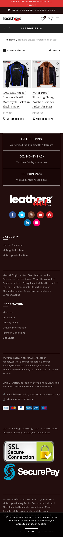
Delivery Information (14, 327)
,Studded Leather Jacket (23, 365)
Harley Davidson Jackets (17, 499)
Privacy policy (10, 322)
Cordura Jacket (40, 503)
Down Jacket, (47, 279)
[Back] (7, 28)
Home (12, 39)
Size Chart (8, 337)
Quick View (27, 76)
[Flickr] (36, 222)
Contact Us (9, 317)
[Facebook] (12, 214)
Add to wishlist (27, 63)
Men (5, 275)
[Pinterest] (49, 214)
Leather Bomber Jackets (24, 361)
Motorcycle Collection (15, 255)
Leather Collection (13, 245)
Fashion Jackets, (12, 283)
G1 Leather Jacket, (48, 283)
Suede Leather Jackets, (37, 291)
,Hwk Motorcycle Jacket (31, 507)
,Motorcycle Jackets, (42, 499)
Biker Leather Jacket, (39, 275)
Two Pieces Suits (41, 432)
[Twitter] (21, 214)
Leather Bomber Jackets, (17, 287)
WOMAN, (7, 357)
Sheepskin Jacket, (13, 291)
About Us (8, 312)
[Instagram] (31, 214)
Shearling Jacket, (41, 287)
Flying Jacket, (30, 283)
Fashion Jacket (21, 357)
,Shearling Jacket (19, 369)
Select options (15, 118)
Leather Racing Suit (14, 428)
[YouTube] (40, 214)
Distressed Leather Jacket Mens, (21, 279)
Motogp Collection (13, 250)
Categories (29, 28)
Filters (53, 50)
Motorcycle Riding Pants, (17, 503)
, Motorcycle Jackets (23, 511)
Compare (27, 69)
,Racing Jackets (22, 432)
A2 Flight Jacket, (18, 275)
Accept (31, 531)
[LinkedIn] (27, 222)
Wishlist (44, 17)
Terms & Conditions (14, 332)
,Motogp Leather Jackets (39, 428)
